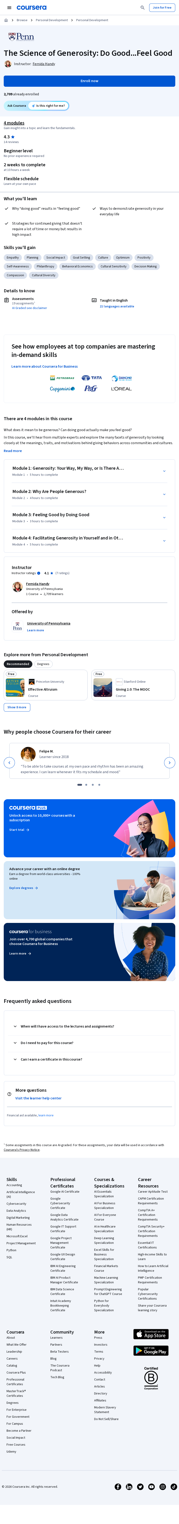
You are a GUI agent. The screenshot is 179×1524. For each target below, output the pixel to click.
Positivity (144, 257)
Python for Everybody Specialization (104, 1306)
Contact (99, 1379)
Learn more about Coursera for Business (44, 366)
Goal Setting (81, 257)
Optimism (123, 257)
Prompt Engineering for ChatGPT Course (108, 1291)
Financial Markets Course (106, 1268)
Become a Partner (19, 1430)
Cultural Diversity (43, 275)
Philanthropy (45, 266)
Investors (100, 1344)
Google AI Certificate (64, 1191)
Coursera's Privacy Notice (22, 1150)
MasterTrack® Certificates (16, 1393)
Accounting (14, 1185)
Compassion (15, 275)
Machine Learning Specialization (106, 1280)
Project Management (21, 1243)
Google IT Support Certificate (63, 1229)
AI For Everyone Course (105, 1217)
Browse (22, 20)
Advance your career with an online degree (44, 869)
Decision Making (145, 266)
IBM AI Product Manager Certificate (64, 1280)
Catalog (12, 1365)
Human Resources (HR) (19, 1227)
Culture (103, 257)
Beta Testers (59, 1351)
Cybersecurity (16, 1203)
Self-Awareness (18, 266)
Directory (100, 1393)
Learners (56, 1337)
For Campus (15, 1423)
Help (97, 1365)
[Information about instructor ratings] (39, 573)
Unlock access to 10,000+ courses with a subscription (42, 818)
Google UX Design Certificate (62, 1256)
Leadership (14, 1351)
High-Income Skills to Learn (152, 1256)
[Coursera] (31, 7)
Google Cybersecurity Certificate (60, 1203)
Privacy (99, 1358)
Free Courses (16, 1444)
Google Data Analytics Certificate (64, 1217)
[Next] (169, 762)
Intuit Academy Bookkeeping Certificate (60, 1306)
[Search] (142, 7)
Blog (53, 1358)
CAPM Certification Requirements (151, 1201)
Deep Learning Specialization (104, 1240)
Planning (32, 257)
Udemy (11, 1451)
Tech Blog (57, 1377)
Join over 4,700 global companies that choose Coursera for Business (40, 941)
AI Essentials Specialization (104, 1194)
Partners (56, 1344)
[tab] (18, 664)
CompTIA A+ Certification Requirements (148, 1215)
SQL (9, 1257)
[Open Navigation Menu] (9, 7)
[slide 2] (86, 785)
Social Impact (55, 257)
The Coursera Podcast (59, 1368)
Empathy (13, 257)
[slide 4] (99, 785)
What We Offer (17, 1344)
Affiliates (100, 1400)
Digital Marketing (18, 1217)
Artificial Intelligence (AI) (21, 1194)
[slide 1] (79, 785)
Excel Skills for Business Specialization (104, 1254)
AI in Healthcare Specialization (105, 1229)
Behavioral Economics (77, 266)
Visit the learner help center (38, 1098)
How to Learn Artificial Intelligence (153, 1268)
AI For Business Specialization (104, 1205)
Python (11, 1250)
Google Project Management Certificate (61, 1243)
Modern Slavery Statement (105, 1409)
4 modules (14, 123)
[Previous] (9, 762)
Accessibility (103, 1372)
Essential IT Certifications (147, 1245)
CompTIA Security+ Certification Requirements (151, 1231)
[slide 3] (93, 785)
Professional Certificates (15, 1382)
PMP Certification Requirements (150, 1280)
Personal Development (52, 20)
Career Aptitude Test (153, 1191)
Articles (99, 1386)
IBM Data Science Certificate (62, 1291)
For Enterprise (17, 1410)
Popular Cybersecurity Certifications (148, 1294)
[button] (35, 630)
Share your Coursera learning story (152, 1308)
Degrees (13, 1403)
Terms (98, 1351)
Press (98, 1337)
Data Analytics (16, 1210)
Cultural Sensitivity (114, 266)
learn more (46, 1115)
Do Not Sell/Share (106, 1419)
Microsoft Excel (17, 1236)
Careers (12, 1358)
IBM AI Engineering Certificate (63, 1268)
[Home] (6, 20)
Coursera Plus (16, 1372)
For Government (18, 1416)
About (11, 1337)
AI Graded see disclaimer (29, 308)
